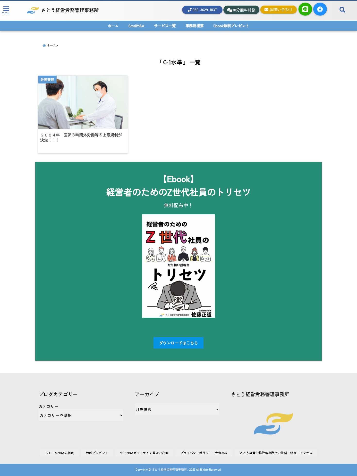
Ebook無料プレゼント (231, 25)
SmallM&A (136, 25)
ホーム (113, 25)
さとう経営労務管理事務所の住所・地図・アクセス (276, 452)
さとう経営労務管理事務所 (169, 469)
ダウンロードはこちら (178, 343)
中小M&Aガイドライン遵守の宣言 (144, 452)
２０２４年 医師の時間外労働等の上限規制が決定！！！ (81, 137)
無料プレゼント (97, 452)
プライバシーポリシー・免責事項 (204, 452)
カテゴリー (48, 406)
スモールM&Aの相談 (59, 452)
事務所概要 (195, 25)
